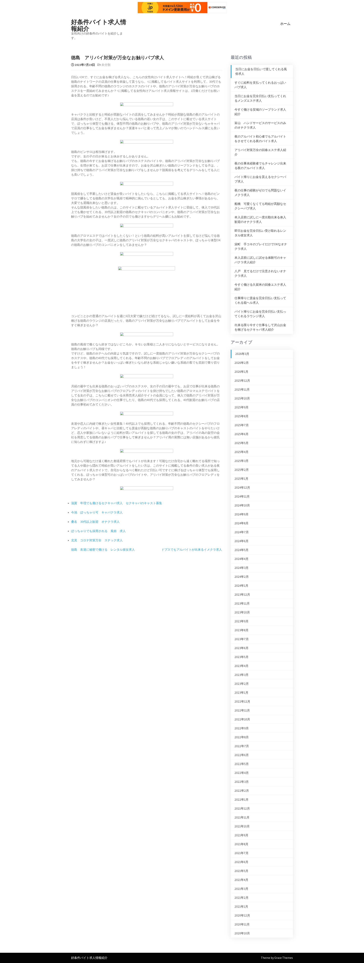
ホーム (285, 23)
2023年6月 (242, 648)
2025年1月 (241, 479)
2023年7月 (242, 639)
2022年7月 (242, 746)
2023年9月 (242, 621)
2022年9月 (242, 728)
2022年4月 (242, 773)
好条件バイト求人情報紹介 (98, 24)
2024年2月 (242, 577)
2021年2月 (242, 898)
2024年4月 (242, 559)
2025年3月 (242, 461)
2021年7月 (242, 853)
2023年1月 (241, 693)
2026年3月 (242, 354)
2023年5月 (242, 657)
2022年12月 (242, 702)
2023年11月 (242, 603)
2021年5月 (241, 871)
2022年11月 (242, 710)
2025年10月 (242, 398)
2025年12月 (242, 381)
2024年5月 (242, 550)
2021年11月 (242, 817)
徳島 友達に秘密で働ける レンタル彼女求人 (103, 550)
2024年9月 (242, 514)
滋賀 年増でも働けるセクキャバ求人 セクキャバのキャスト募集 (116, 503)
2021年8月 (241, 844)
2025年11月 (242, 389)
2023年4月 (242, 666)
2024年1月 (241, 586)
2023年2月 (242, 684)
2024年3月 (242, 568)
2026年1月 (241, 372)
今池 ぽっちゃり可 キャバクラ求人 (97, 512)
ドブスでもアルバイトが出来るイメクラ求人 (191, 550)
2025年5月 (242, 443)
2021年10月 (242, 826)
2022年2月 (242, 791)
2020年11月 (242, 924)
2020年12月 (242, 915)
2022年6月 (242, 755)
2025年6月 (242, 434)
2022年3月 (242, 782)
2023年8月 (242, 630)
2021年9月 (241, 835)
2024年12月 (242, 488)
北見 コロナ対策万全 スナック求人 (97, 540)
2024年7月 (242, 532)
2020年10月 (242, 933)
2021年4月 (241, 880)
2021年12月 (242, 808)
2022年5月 (242, 764)
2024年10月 (242, 505)
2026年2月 (242, 363)
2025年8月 (242, 416)
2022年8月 (242, 737)
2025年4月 (242, 452)
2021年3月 (241, 889)
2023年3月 (242, 675)
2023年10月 (242, 612)
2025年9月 (242, 407)
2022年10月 (242, 719)
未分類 (106, 65)
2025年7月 (242, 425)
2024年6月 (242, 541)
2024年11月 (242, 496)
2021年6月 (241, 862)
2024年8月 (242, 523)
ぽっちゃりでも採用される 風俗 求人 (98, 531)
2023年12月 (242, 595)
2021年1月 (241, 907)
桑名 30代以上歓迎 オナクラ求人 (95, 522)
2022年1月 (242, 800)
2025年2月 (242, 470)
